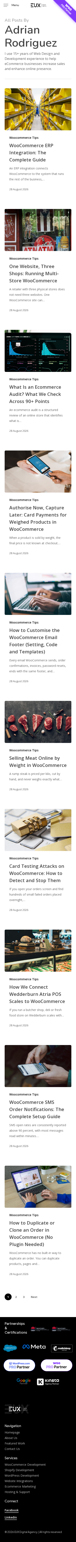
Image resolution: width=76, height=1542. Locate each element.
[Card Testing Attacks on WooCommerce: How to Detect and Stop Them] (38, 830)
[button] (11, 5)
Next (34, 1297)
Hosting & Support (17, 1492)
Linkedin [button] (11, 1517)
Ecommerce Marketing (20, 1486)
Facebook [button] (12, 1510)
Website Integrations (19, 1481)
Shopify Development (19, 1470)
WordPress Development (22, 1475)
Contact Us (12, 1449)
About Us (11, 1438)
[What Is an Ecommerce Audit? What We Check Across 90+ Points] (38, 351)
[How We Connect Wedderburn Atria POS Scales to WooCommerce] (38, 951)
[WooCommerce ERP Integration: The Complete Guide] (38, 109)
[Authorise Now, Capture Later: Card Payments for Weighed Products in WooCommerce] (38, 472)
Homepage (12, 1432)
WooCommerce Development (25, 1465)
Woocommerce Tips (23, 138)
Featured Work (15, 1443)
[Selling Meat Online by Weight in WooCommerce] (38, 722)
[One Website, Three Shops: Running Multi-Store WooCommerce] (38, 230)
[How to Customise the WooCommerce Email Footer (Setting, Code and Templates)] (38, 594)
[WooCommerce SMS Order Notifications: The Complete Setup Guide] (38, 1066)
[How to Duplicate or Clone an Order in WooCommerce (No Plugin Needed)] (38, 1187)
